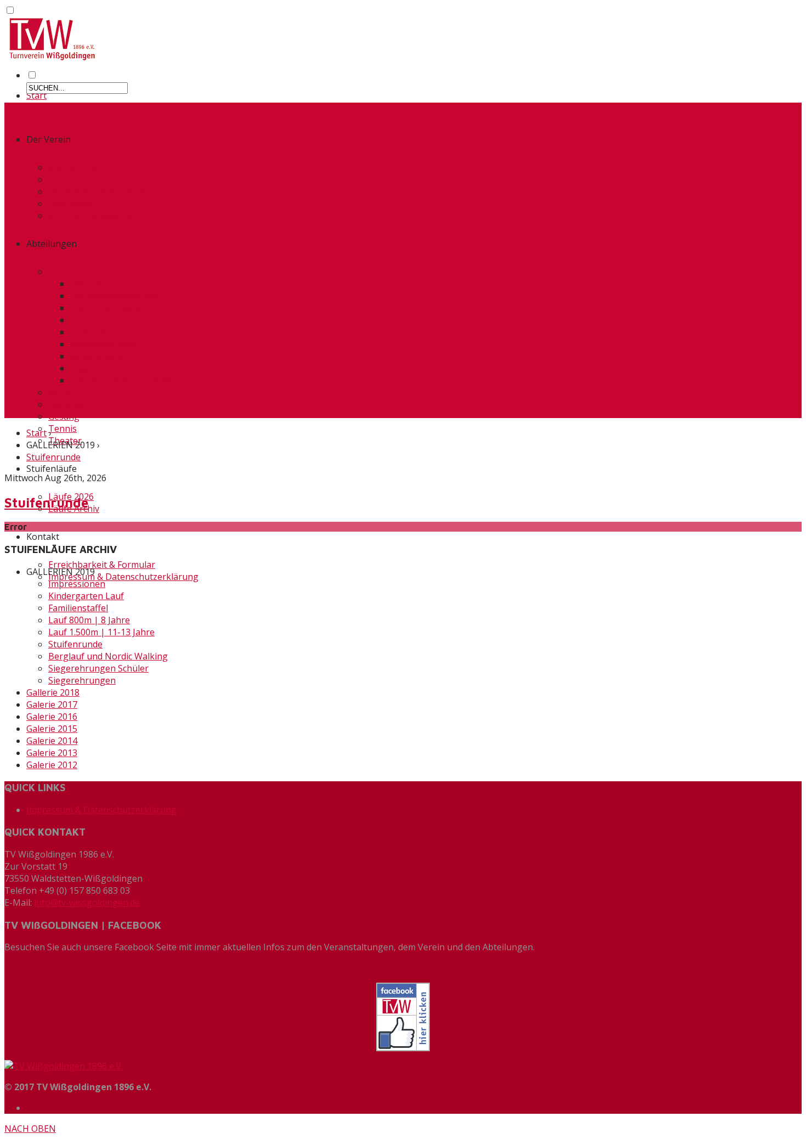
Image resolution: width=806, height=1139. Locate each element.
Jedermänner (97, 320)
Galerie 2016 (51, 717)
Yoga (80, 368)
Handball (66, 404)
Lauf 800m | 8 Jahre (89, 620)
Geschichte (70, 204)
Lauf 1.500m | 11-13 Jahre (101, 632)
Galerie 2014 (51, 741)
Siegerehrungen (82, 680)
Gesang (64, 416)
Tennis (62, 428)
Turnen (64, 272)
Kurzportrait (74, 167)
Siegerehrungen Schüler (98, 668)
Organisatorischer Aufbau (102, 191)
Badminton (93, 284)
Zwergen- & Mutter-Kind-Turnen (138, 380)
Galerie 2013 (51, 753)
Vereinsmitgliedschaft (93, 216)
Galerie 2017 (51, 704)
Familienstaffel (78, 608)
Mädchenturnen (103, 344)
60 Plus (63, 392)
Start (36, 95)
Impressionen (76, 584)
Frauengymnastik (106, 308)
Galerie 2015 (51, 729)
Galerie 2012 (51, 765)
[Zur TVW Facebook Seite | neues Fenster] (403, 1017)
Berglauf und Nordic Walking (108, 656)
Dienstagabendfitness (115, 296)
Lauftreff (88, 332)
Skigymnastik (97, 356)
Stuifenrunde (53, 457)
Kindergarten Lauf (86, 596)
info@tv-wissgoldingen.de (87, 902)
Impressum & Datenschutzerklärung (123, 577)
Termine (65, 179)
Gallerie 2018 (53, 692)
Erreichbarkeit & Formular (101, 565)
